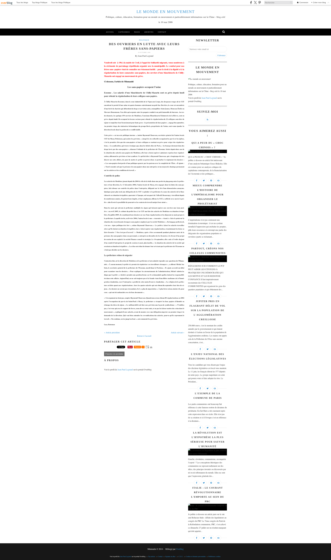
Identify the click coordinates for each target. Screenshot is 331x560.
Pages (137, 32)
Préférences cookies (214, 556)
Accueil (110, 32)
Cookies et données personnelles (196, 556)
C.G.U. (181, 556)
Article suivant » (177, 332)
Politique (144, 40)
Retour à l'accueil (144, 335)
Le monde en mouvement (166, 11)
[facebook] (251, 2)
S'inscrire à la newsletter (114, 354)
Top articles (151, 556)
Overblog (180, 549)
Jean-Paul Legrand (125, 369)
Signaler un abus (170, 556)
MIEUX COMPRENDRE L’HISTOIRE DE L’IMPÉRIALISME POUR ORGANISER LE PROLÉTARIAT (207, 194)
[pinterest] (259, 2)
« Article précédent (112, 332)
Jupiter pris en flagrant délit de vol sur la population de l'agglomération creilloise (207, 310)
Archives (148, 32)
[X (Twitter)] (255, 2)
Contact (162, 32)
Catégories (124, 32)
